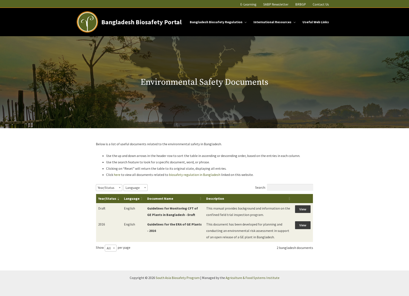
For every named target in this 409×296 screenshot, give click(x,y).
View (302, 209)
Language (132, 198)
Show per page (113, 247)
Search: (260, 187)
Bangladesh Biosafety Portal (141, 22)
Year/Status (107, 198)
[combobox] (109, 187)
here (117, 174)
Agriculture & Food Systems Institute (252, 278)
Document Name (160, 198)
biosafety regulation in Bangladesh (195, 174)
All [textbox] (109, 248)
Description (215, 198)
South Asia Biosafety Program (178, 278)
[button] (244, 22)
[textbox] (107, 187)
